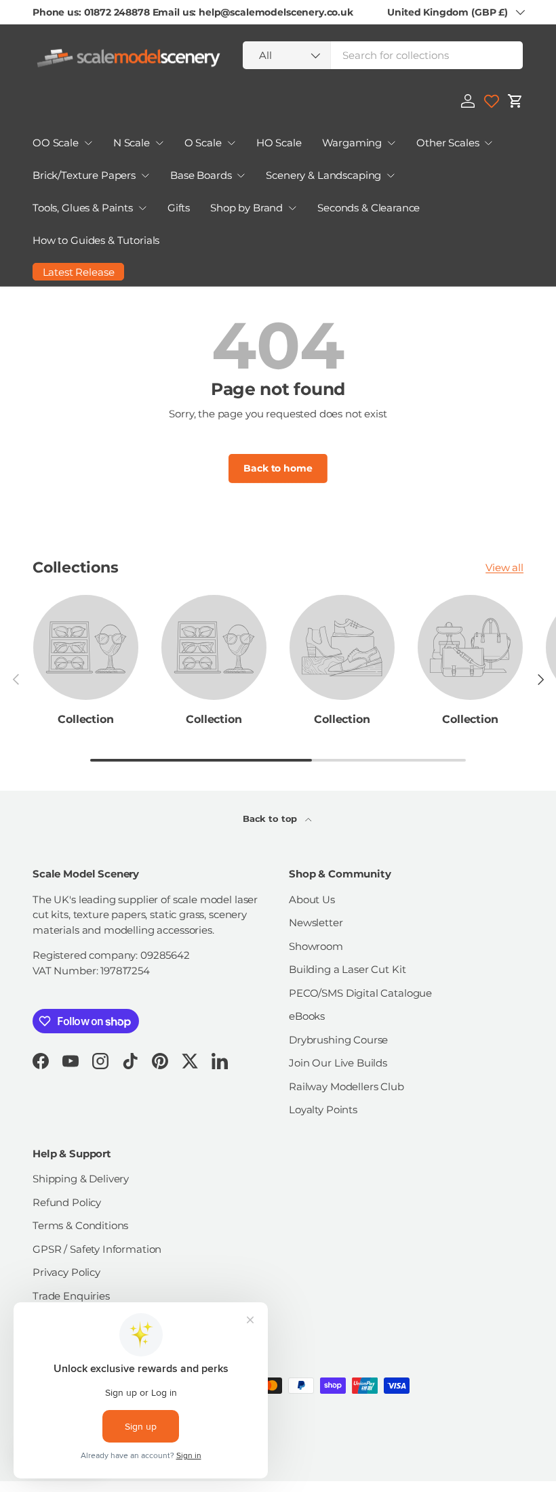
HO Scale (279, 142)
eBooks (307, 1016)
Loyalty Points (323, 1109)
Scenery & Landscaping (323, 175)
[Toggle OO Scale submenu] (88, 143)
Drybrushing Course (338, 1039)
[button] (515, 101)
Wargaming (352, 142)
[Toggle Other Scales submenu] (488, 143)
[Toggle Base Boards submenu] (241, 175)
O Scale (203, 142)
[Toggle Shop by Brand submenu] (292, 208)
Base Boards (200, 175)
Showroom (316, 946)
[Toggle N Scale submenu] (159, 143)
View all (504, 567)
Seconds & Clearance (368, 207)
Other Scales (447, 142)
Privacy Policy (66, 1272)
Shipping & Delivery (81, 1178)
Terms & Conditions (80, 1225)
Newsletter (316, 922)
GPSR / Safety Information (97, 1249)
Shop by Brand (246, 207)
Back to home (277, 468)
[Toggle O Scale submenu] (231, 143)
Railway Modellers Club (346, 1086)
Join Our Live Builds (338, 1062)
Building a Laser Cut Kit (347, 969)
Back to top (271, 818)
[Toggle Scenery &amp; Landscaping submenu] (390, 175)
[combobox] (383, 55)
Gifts (178, 207)
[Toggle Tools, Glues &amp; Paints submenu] (142, 208)
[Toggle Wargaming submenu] (391, 143)
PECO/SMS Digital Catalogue (360, 993)
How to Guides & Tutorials (96, 240)
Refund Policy (67, 1202)
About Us (312, 899)
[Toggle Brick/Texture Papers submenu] (145, 175)
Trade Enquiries (71, 1295)
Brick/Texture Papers (84, 175)
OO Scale (56, 142)
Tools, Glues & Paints (83, 207)
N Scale (131, 142)
